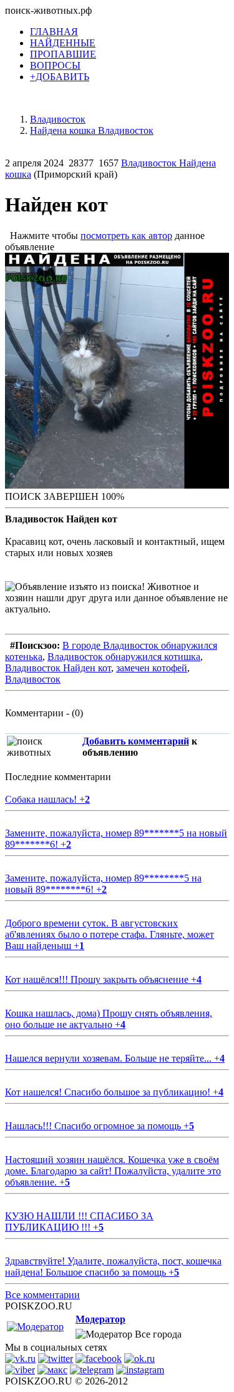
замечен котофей (151, 668)
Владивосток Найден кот (58, 668)
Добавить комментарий (135, 741)
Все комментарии (42, 1294)
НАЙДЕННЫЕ (62, 43)
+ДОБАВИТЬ (59, 76)
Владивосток (33, 679)
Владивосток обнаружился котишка (123, 656)
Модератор (100, 1319)
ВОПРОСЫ (55, 65)
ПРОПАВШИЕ (63, 54)
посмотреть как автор (126, 235)
